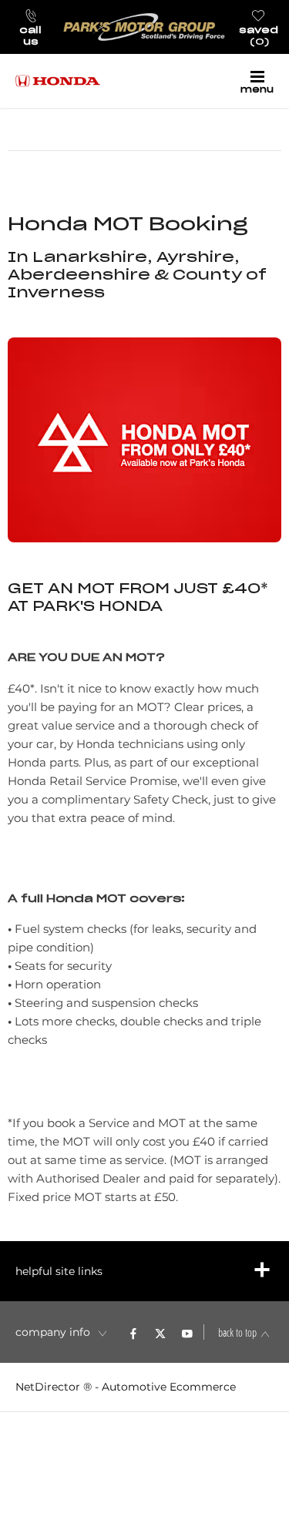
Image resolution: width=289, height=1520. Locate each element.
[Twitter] (160, 1332)
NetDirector (49, 1387)
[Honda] (57, 81)
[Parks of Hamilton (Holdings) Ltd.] (144, 27)
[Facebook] (133, 1332)
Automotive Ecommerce (169, 1387)
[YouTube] (187, 1332)
